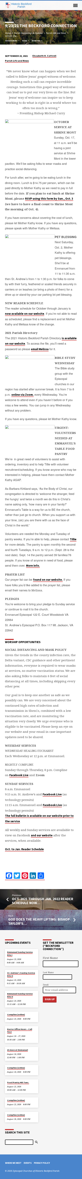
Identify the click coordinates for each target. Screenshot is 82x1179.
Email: (46, 984)
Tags (24, 40)
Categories (11, 40)
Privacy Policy (42, 1163)
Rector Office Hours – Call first (19, 1030)
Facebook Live (18, 775)
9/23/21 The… (11, 36)
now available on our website (24, 313)
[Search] (36, 1142)
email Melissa (40, 349)
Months (36, 40)
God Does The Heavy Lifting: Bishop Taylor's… (39, 921)
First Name (50, 958)
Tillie (73, 539)
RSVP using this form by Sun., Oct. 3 (49, 198)
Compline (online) (16, 1014)
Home (8, 33)
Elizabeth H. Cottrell (44, 55)
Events (28, 1163)
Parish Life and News (56, 33)
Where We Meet (13, 1163)
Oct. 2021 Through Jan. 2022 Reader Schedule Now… (42, 901)
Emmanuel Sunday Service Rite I (20, 953)
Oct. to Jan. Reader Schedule (24, 849)
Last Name (48, 972)
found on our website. (48, 579)
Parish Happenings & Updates (28, 33)
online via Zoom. (22, 394)
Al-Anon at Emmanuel (17, 1050)
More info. (33, 565)
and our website (42, 835)
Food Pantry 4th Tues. (18, 1082)
